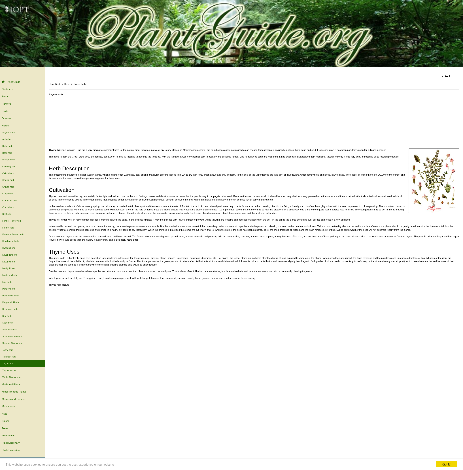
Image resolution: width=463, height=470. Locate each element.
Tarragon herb (9, 356)
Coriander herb (9, 200)
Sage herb (7, 323)
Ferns (5, 96)
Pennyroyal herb (10, 295)
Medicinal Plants (11, 384)
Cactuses (7, 89)
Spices (5, 420)
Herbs (5, 125)
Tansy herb (7, 350)
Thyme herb (8, 363)
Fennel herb (8, 228)
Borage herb (8, 159)
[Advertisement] (79, 123)
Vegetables (8, 435)
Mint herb (7, 282)
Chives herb (8, 187)
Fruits (5, 111)
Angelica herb (9, 132)
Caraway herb (9, 166)
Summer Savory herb (12, 343)
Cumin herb (8, 207)
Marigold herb (9, 268)
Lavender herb (9, 255)
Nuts (4, 413)
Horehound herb (10, 241)
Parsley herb (8, 289)
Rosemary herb (10, 309)
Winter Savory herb (11, 377)
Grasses (6, 118)
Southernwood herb (12, 336)
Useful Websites (11, 450)
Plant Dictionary (11, 442)
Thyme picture (9, 370)
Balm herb (7, 146)
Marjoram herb (9, 275)
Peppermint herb (10, 302)
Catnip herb (8, 173)
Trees (5, 428)
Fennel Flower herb (12, 221)
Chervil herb (8, 180)
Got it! (446, 464)
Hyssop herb (8, 248)
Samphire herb (9, 329)
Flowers (6, 103)
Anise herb (7, 139)
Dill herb (6, 214)
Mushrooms (8, 406)
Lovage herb (8, 261)
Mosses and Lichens (13, 399)
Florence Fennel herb (13, 234)
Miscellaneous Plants (14, 391)
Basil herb (7, 153)
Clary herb (7, 193)
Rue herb (7, 316)
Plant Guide (13, 81)
